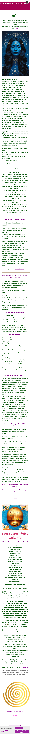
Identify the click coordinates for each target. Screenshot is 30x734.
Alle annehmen (19, 727)
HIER (16, 29)
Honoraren (24, 667)
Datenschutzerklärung (15, 725)
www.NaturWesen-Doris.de (15, 712)
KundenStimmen (19, 269)
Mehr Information (4, 730)
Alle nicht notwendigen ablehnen (21, 731)
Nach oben (15, 499)
